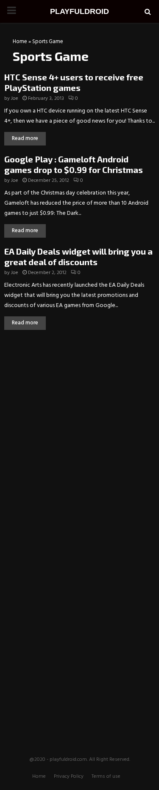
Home (20, 41)
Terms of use (106, 776)
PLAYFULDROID (79, 11)
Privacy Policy (69, 776)
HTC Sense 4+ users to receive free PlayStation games (73, 82)
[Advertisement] (79, 400)
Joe (14, 98)
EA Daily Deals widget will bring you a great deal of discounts (78, 256)
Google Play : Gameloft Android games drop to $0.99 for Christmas (73, 164)
